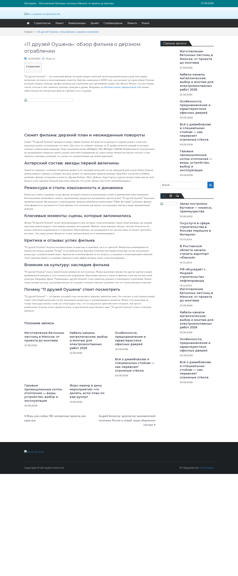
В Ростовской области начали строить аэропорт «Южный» (194, 251)
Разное (145, 23)
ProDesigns (206, 467)
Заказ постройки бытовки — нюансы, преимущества (196, 207)
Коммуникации (77, 23)
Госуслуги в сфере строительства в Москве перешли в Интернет (195, 228)
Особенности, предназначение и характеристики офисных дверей (130, 338)
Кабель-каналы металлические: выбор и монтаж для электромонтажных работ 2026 (89, 340)
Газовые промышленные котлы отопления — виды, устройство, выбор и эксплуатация (43, 393)
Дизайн (95, 23)
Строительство (42, 23)
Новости (132, 23)
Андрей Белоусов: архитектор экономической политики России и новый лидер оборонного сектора (126, 420)
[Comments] (177, 195)
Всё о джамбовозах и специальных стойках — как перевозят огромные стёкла (134, 364)
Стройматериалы (113, 23)
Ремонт (60, 23)
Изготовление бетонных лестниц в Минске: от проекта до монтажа (76, 3)
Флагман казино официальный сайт (122, 87)
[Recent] (171, 195)
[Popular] (164, 195)
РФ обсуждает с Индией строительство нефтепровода (193, 275)
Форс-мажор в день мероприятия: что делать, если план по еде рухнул (87, 391)
